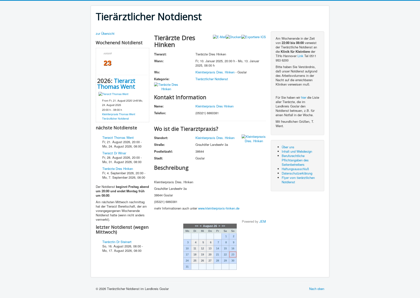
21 (217, 254)
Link (300, 55)
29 (225, 260)
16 (232, 248)
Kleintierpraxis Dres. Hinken (215, 72)
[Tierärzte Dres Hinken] (166, 86)
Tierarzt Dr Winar (114, 153)
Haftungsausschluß (295, 169)
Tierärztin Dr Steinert (116, 241)
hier (303, 97)
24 (187, 260)
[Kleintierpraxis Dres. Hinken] (254, 138)
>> (223, 226)
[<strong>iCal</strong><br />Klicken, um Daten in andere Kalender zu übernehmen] (253, 36)
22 (225, 254)
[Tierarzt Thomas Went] (113, 94)
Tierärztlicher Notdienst (115, 118)
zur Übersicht (105, 33)
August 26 (210, 226)
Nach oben (316, 288)
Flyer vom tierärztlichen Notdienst (298, 179)
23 (232, 254)
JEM (262, 221)
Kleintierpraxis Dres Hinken (214, 106)
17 (187, 254)
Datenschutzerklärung (297, 173)
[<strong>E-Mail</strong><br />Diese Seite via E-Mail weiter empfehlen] (219, 36)
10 (187, 248)
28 (217, 260)
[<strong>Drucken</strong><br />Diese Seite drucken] (233, 36)
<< (196, 226)
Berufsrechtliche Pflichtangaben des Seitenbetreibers (295, 160)
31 (187, 266)
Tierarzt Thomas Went (116, 83)
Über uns (288, 147)
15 (225, 248)
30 (232, 260)
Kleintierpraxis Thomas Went (118, 114)
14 (217, 248)
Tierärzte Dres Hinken (117, 168)
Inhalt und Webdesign (297, 151)
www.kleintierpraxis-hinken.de (218, 208)
